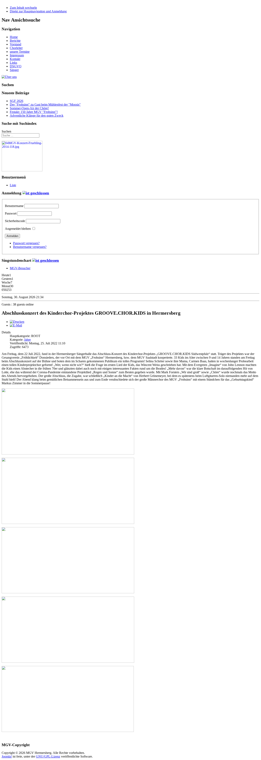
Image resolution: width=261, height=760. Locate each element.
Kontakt (15, 59)
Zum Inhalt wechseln (23, 7)
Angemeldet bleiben (18, 228)
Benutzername (14, 206)
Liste (13, 185)
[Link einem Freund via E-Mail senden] (16, 325)
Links (13, 62)
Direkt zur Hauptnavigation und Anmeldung (38, 11)
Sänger (14, 70)
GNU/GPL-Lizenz (48, 756)
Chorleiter (16, 48)
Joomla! (7, 756)
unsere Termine (20, 51)
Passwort (11, 213)
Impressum (17, 55)
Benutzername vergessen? (29, 247)
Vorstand (15, 44)
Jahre (27, 339)
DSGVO (15, 66)
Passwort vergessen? (26, 243)
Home (14, 37)
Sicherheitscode (15, 221)
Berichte (15, 40)
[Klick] (35, 193)
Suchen (6, 131)
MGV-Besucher (20, 268)
